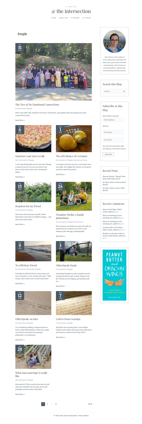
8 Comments (20, 269)
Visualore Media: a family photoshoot (70, 216)
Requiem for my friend (28, 206)
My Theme (86, 18)
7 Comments (61, 323)
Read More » (20, 120)
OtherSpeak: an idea (26, 319)
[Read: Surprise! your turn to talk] (33, 138)
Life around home (80, 160)
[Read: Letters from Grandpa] (74, 303)
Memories (30, 269)
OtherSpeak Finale (66, 265)
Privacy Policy (83, 416)
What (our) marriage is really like (31, 374)
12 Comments (61, 222)
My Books (75, 18)
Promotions (78, 222)
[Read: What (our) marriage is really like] (33, 357)
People (29, 108)
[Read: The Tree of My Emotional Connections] (53, 72)
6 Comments (20, 108)
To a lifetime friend (26, 265)
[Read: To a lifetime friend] (33, 251)
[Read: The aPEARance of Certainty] (74, 138)
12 (56, 404)
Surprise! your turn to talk (30, 156)
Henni (105, 221)
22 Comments (20, 323)
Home (53, 18)
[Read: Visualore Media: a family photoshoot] (74, 196)
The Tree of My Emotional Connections (37, 104)
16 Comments (20, 210)
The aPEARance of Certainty (72, 156)
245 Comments (21, 160)
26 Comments (20, 380)
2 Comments (61, 269)
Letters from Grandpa (68, 319)
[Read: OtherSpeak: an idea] (33, 303)
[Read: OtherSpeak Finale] (74, 251)
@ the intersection (71, 11)
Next (91, 404)
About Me (63, 18)
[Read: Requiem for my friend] (33, 192)
